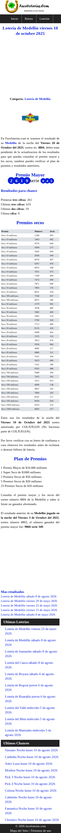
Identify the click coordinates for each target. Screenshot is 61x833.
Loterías (44, 18)
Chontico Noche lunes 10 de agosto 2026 (32, 820)
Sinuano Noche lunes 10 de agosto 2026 (31, 750)
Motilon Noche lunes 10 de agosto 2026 (31, 770)
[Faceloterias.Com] (30, 12)
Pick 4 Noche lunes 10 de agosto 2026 (30, 784)
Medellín (11, 143)
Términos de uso (40, 830)
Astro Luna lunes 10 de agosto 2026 (28, 763)
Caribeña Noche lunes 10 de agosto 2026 (31, 757)
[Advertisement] (30, 66)
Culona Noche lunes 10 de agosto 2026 (30, 790)
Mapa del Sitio (19, 830)
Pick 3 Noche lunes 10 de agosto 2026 (30, 777)
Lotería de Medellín (37, 99)
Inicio (14, 18)
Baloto (29, 18)
